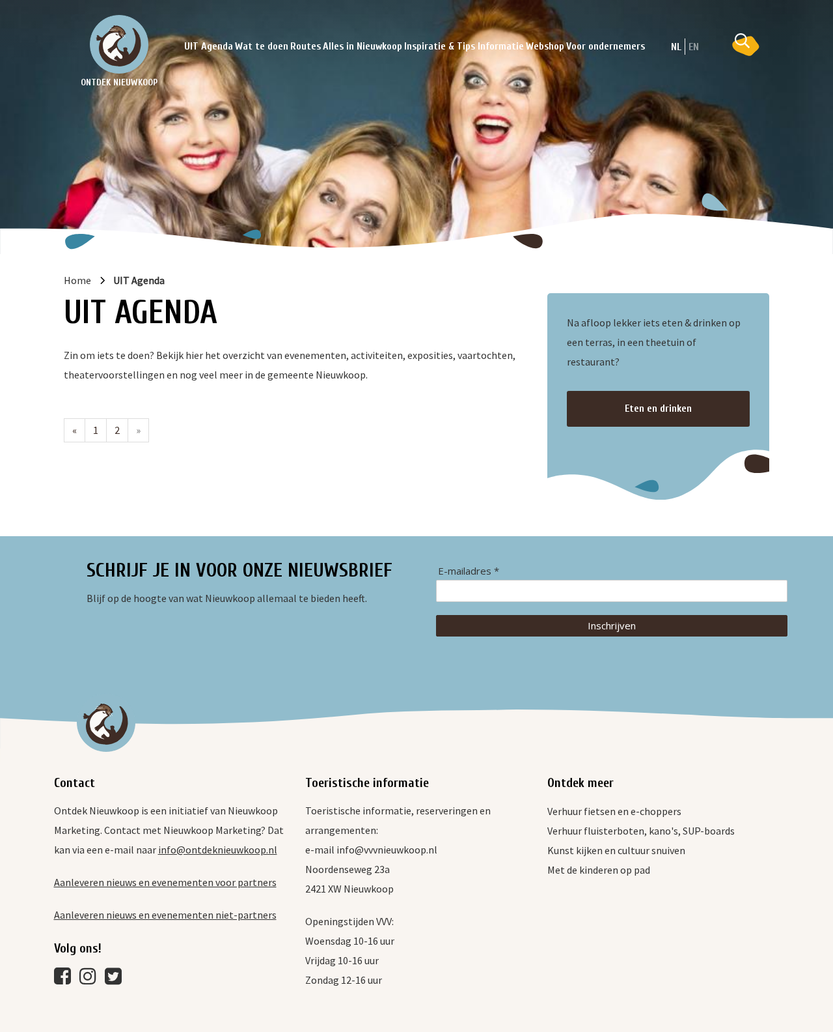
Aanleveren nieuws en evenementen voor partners (165, 882)
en (694, 47)
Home (77, 280)
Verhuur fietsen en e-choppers (614, 811)
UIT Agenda (208, 46)
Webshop (545, 46)
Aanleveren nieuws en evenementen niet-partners (165, 914)
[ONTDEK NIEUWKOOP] (119, 44)
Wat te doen (261, 46)
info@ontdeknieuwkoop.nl (217, 849)
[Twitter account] (116, 979)
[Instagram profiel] (91, 979)
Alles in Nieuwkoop (362, 46)
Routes (305, 46)
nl (676, 47)
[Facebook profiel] (65, 979)
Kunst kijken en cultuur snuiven (616, 850)
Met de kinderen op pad (598, 869)
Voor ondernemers (605, 46)
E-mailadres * (468, 571)
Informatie (501, 46)
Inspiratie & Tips (439, 46)
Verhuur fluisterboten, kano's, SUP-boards (641, 830)
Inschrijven (612, 625)
